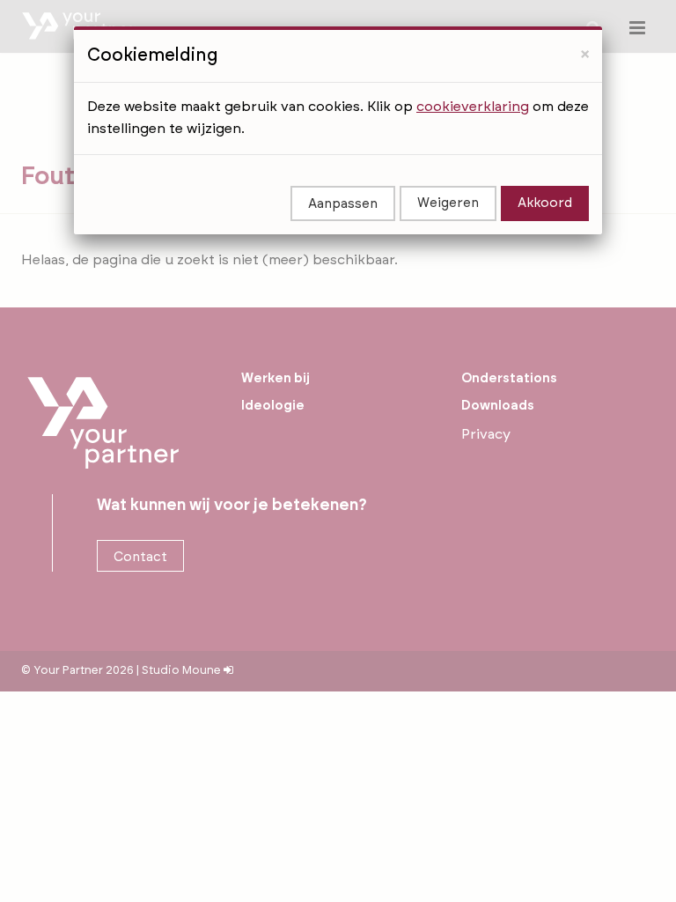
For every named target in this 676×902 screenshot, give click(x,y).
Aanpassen (343, 204)
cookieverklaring (472, 107)
